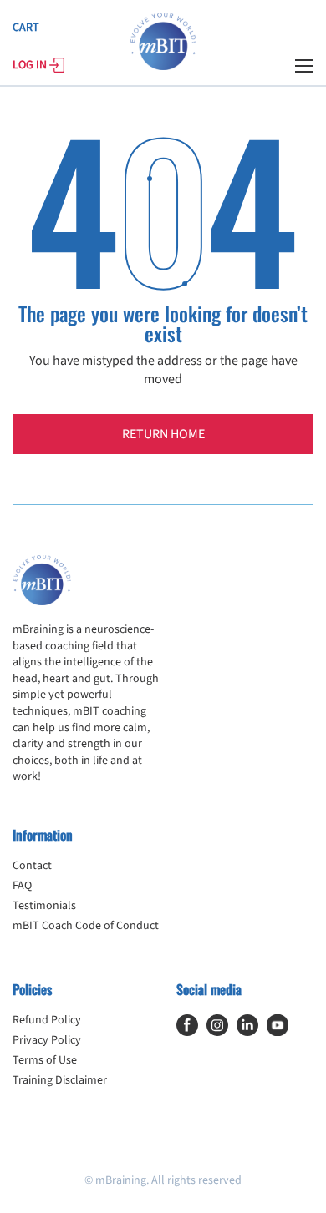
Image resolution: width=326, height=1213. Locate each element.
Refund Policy (47, 1020)
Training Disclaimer (60, 1080)
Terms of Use (45, 1060)
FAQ (22, 886)
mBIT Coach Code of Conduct (86, 926)
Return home (163, 434)
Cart (26, 27)
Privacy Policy (47, 1040)
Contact (32, 866)
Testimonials (44, 906)
